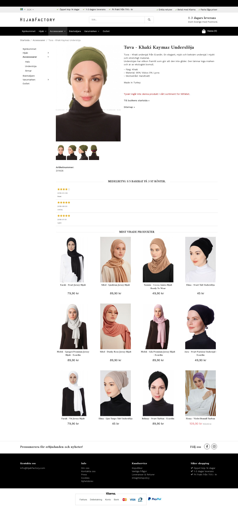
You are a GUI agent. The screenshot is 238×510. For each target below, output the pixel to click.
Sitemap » (129, 107)
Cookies (85, 478)
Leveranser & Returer (143, 474)
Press (84, 474)
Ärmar (28, 70)
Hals (27, 61)
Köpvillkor (137, 468)
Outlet (106, 31)
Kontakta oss (88, 471)
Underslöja (30, 66)
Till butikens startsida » (136, 100)
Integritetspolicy (140, 478)
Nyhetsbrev (87, 481)
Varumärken (90, 31)
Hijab (41, 31)
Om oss (85, 468)
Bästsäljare (75, 31)
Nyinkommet (28, 31)
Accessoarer (56, 31)
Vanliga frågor (139, 471)
